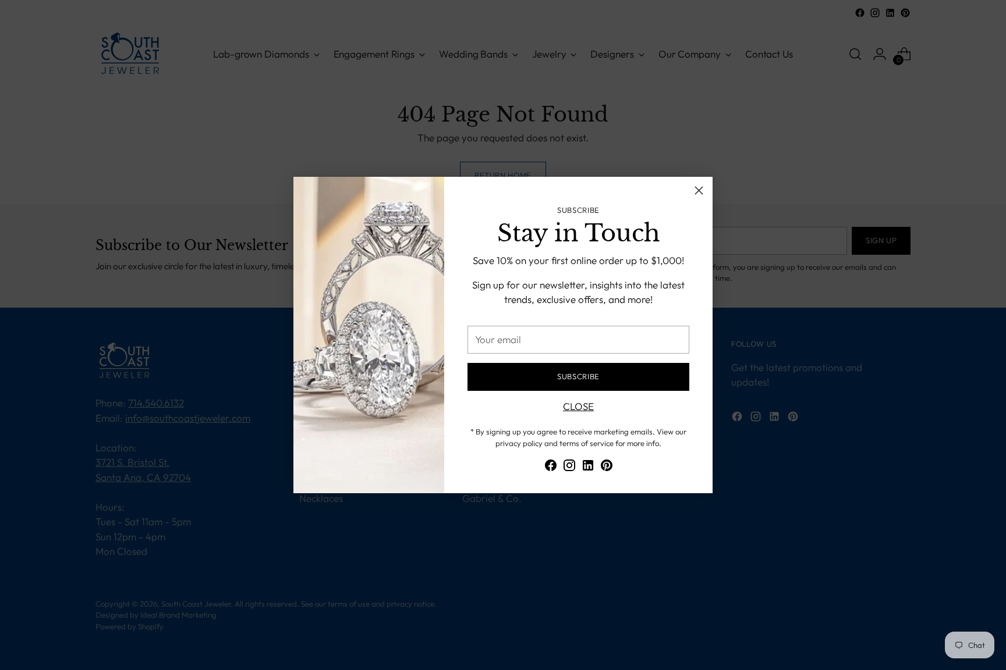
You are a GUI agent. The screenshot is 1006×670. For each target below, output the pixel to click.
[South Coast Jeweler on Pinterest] (607, 467)
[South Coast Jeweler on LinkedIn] (588, 467)
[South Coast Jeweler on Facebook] (551, 467)
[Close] (699, 190)
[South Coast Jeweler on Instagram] (569, 467)
